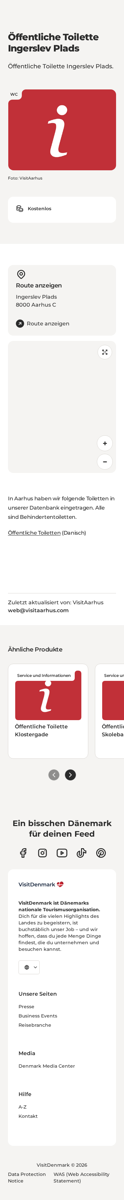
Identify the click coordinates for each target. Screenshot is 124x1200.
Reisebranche (35, 1025)
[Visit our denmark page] (23, 853)
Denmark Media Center (47, 1066)
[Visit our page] (42, 853)
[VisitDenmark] (41, 884)
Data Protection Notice (27, 1177)
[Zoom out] (105, 462)
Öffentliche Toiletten (34, 533)
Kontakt (28, 1116)
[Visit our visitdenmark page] (62, 853)
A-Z (22, 1107)
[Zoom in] (105, 443)
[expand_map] (105, 352)
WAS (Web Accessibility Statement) (81, 1177)
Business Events (38, 1016)
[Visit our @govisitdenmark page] (81, 853)
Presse (26, 1007)
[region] (62, 407)
